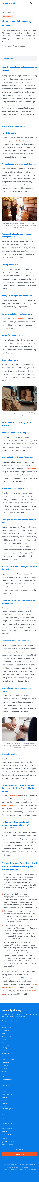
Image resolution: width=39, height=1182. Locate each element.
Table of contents (9, 58)
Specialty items (7, 1079)
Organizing (5, 1053)
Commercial (5, 1045)
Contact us (19, 1149)
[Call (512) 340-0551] (31, 3)
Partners (4, 1106)
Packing (4, 1048)
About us (5, 1092)
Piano (3, 1074)
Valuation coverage (8, 1124)
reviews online (7, 805)
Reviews (4, 1097)
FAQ (3, 1118)
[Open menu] (35, 3)
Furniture (4, 1071)
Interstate (5, 1039)
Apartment (5, 1065)
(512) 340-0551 (9, 1142)
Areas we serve (7, 1094)
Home (3, 12)
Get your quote (6, 1131)
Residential (5, 1063)
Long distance (6, 1036)
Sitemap (33, 1169)
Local (3, 1033)
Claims (4, 1121)
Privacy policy (24, 1169)
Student (4, 1068)
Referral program (7, 1109)
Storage (4, 1050)
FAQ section (30, 468)
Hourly (4, 1042)
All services (5, 1031)
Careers (4, 1103)
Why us (4, 1089)
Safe (3, 1077)
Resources (11, 12)
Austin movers (17, 318)
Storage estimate (7, 1134)
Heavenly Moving (9, 3)
